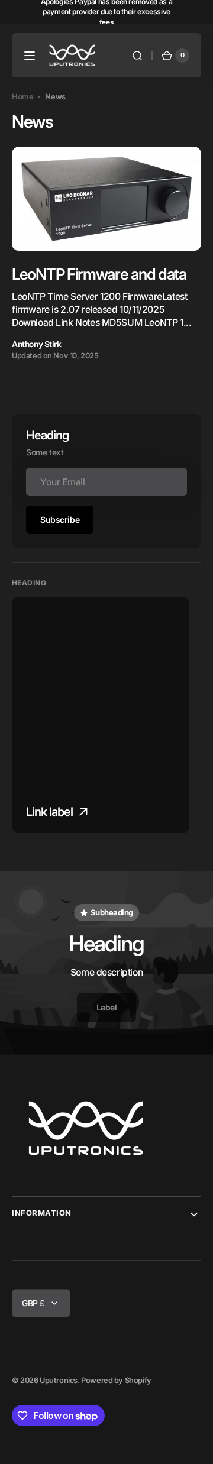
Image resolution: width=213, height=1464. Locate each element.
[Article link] (106, 254)
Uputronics (59, 1380)
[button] (30, 56)
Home (22, 96)
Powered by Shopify (116, 1380)
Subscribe (59, 519)
